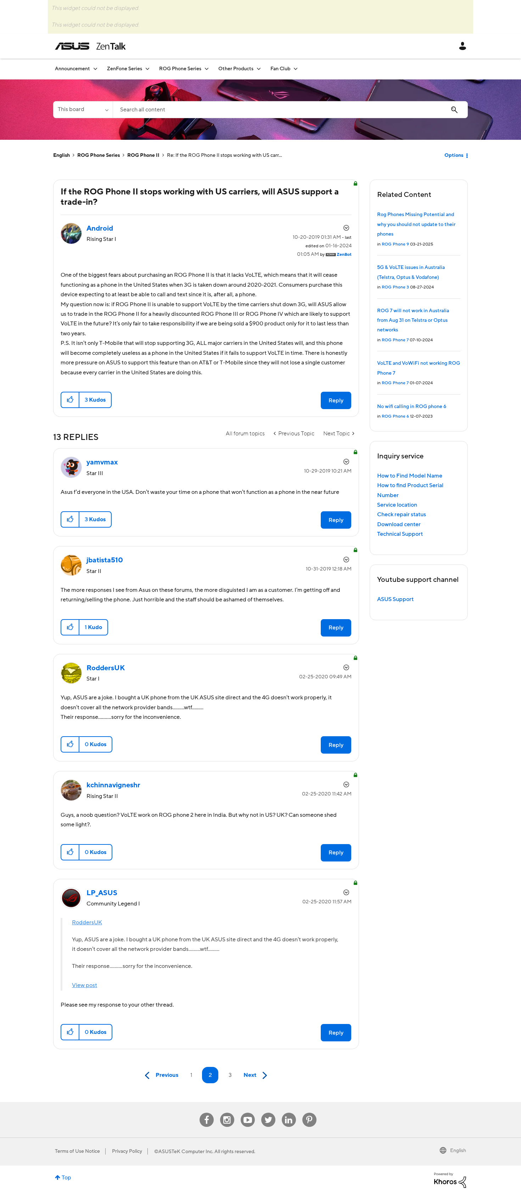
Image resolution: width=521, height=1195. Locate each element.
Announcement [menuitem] (72, 69)
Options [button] (453, 155)
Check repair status (401, 514)
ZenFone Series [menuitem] (124, 69)
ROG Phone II (143, 155)
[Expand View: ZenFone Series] (147, 69)
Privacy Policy (127, 1151)
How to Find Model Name (409, 475)
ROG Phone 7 (395, 340)
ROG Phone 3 (395, 287)
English (61, 155)
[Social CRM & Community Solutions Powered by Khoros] (450, 1179)
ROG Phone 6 (395, 416)
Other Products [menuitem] (235, 69)
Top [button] (66, 1177)
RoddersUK (87, 922)
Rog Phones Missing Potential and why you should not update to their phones (416, 224)
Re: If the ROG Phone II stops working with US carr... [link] (224, 155)
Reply (336, 400)
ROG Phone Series (98, 155)
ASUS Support (395, 599)
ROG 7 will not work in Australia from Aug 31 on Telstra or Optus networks (413, 321)
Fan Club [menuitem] (280, 69)
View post (84, 985)
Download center (399, 524)
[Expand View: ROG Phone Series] (206, 69)
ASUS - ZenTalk (90, 46)
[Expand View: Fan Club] (295, 69)
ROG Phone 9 (395, 244)
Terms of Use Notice (77, 1151)
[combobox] (290, 109)
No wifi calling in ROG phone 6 (411, 406)
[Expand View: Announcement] (95, 69)
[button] (70, 399)
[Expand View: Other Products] (258, 69)
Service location (397, 504)
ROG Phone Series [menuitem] (180, 69)
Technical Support (400, 534)
